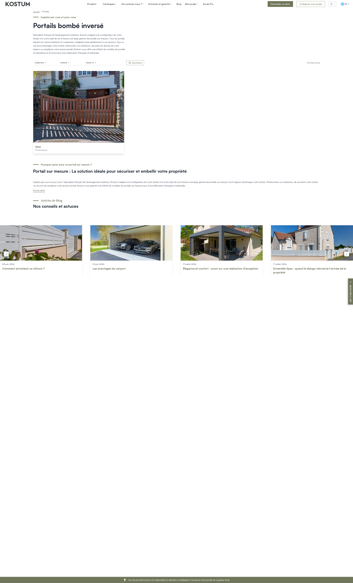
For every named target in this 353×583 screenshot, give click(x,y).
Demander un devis (280, 4)
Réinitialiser (137, 63)
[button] (122, 106)
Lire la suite (39, 190)
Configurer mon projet (310, 4)
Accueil (36, 11)
